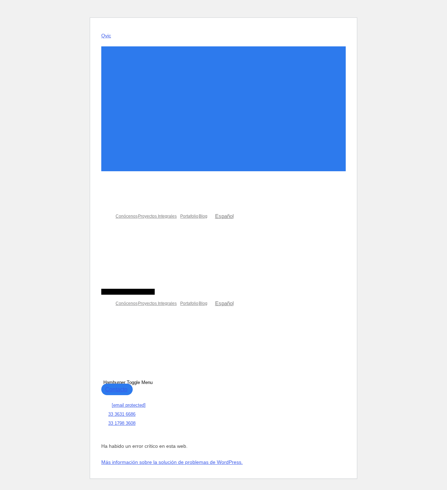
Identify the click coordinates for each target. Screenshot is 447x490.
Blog (203, 216)
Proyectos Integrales (157, 216)
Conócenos (127, 216)
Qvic (106, 35)
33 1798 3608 (121, 423)
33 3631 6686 (121, 414)
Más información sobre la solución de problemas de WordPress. (172, 462)
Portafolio (189, 216)
